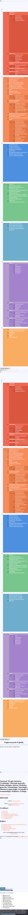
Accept (2, 914)
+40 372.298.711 (16, 801)
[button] (6, 890)
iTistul (20, 836)
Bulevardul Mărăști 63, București (16, 803)
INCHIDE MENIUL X (5, 368)
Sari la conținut (9, 888)
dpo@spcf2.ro (14, 833)
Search (1, 370)
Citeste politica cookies (9, 914)
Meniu (3, 888)
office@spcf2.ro (16, 804)
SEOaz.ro (25, 836)
